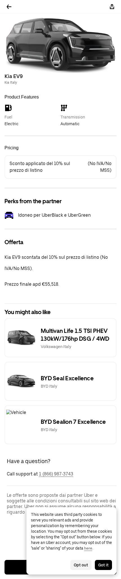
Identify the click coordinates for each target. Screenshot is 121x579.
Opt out (81, 565)
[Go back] (9, 6)
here (88, 548)
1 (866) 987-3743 (56, 474)
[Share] (112, 6)
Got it (103, 565)
